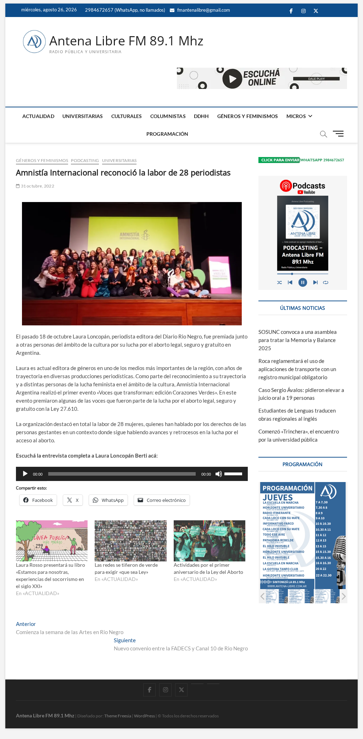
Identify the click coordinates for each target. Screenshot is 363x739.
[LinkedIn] (197, 683)
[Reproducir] (25, 473)
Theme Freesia (117, 715)
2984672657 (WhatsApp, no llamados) (124, 10)
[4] (327, 596)
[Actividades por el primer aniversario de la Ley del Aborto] (209, 540)
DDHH (201, 116)
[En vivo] (213, 683)
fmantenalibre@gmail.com (203, 10)
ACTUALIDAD (38, 116)
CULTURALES (126, 116)
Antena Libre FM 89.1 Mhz (126, 41)
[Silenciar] (218, 473)
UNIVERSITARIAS (82, 116)
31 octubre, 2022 (37, 186)
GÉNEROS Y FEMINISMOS (247, 116)
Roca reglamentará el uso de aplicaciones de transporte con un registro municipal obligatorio (297, 369)
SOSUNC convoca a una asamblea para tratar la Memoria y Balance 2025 (297, 340)
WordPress (144, 715)
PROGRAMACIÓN (167, 134)
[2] (275, 596)
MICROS (296, 116)
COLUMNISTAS (168, 116)
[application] (132, 474)
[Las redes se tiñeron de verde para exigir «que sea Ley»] (130, 540)
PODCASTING (85, 160)
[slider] (234, 473)
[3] (301, 596)
